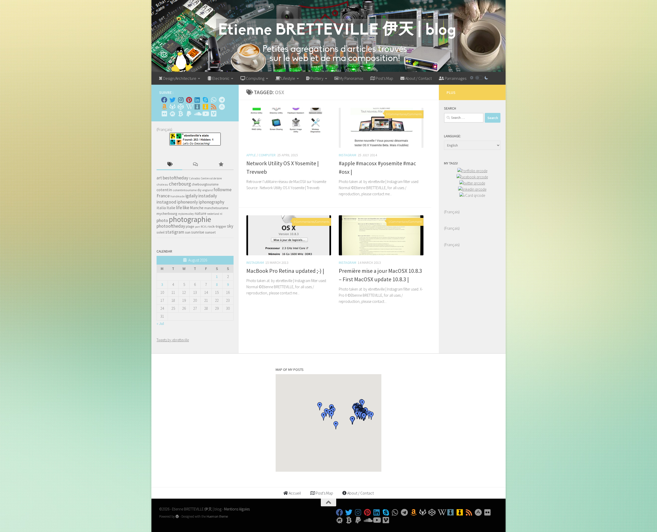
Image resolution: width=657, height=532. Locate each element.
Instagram (347, 155)
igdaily (191, 196)
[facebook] (472, 177)
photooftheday (171, 226)
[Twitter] (172, 100)
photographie (190, 219)
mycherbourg (167, 213)
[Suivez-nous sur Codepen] (181, 107)
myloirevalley (186, 214)
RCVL (204, 226)
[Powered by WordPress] (177, 516)
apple (251, 155)
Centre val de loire (211, 178)
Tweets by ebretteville (173, 339)
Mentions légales (237, 509)
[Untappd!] (205, 107)
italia (161, 207)
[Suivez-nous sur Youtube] (205, 114)
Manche (197, 207)
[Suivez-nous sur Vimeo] (213, 114)
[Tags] (169, 164)
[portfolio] (472, 170)
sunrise (197, 232)
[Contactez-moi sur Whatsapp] (213, 100)
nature (200, 213)
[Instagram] (181, 100)
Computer (267, 155)
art (159, 178)
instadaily (207, 196)
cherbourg (180, 184)
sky (230, 226)
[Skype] (205, 100)
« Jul (160, 323)
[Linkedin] (197, 100)
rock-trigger (217, 226)
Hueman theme (217, 516)
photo (162, 220)
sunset (210, 232)
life (179, 207)
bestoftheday (175, 178)
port (197, 226)
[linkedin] (472, 189)
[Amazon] (164, 107)
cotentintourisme (185, 190)
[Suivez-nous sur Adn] (222, 107)
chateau (162, 184)
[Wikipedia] (189, 107)
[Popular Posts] (221, 164)
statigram (174, 232)
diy (199, 190)
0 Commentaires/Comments (404, 114)
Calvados (194, 178)
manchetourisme (216, 208)
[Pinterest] (189, 100)
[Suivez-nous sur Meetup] (172, 114)
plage (190, 226)
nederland (213, 214)
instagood (166, 202)
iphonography (211, 202)
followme (222, 189)
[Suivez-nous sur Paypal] (189, 114)
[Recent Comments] (195, 164)
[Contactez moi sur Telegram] (222, 100)
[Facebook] (164, 100)
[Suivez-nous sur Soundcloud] (197, 114)
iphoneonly (187, 202)
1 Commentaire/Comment (405, 222)
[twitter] (472, 183)
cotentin (164, 189)
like (186, 207)
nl (221, 214)
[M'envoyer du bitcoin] (181, 114)
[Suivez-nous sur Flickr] (164, 114)
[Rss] (213, 107)
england (207, 190)
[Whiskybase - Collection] (197, 107)
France (163, 196)
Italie (171, 207)
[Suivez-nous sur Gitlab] (172, 107)
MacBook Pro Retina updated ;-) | (285, 270)
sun (187, 232)
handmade (177, 196)
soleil (161, 232)
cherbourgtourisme (205, 184)
